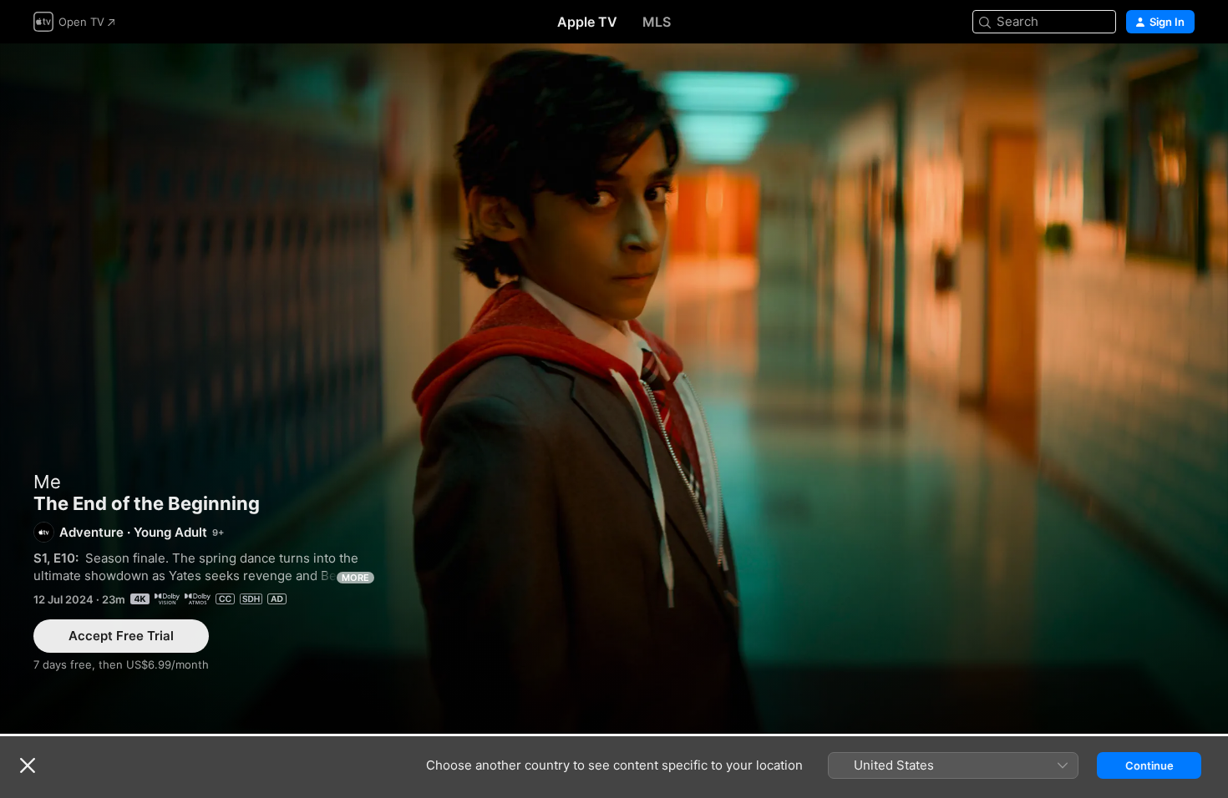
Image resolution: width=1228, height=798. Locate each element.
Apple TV (587, 21)
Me (47, 481)
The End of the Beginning (614, 388)
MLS (656, 21)
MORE (355, 577)
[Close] (27, 765)
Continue (1149, 765)
